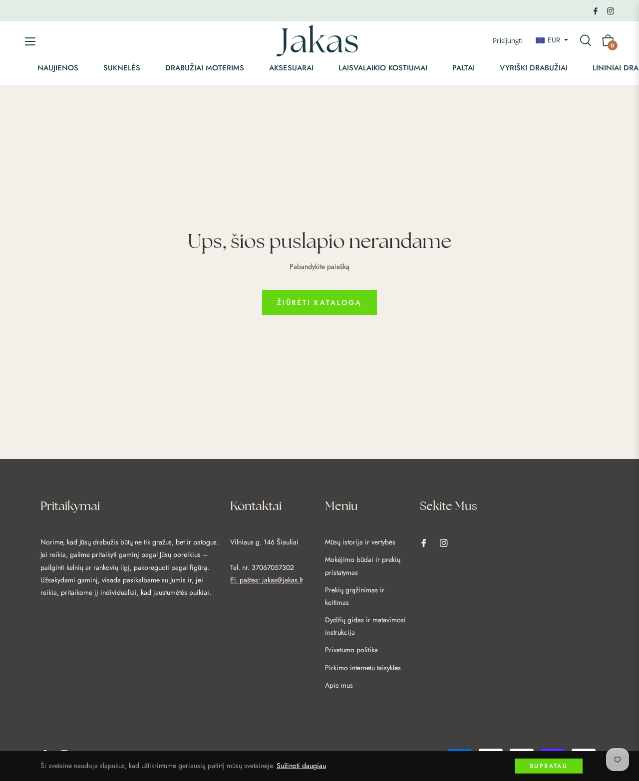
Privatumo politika (351, 650)
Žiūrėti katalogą (319, 302)
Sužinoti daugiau (301, 766)
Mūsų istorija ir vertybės (360, 542)
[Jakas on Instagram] (610, 10)
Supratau (549, 766)
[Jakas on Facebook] (595, 10)
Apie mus (339, 685)
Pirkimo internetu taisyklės (363, 668)
